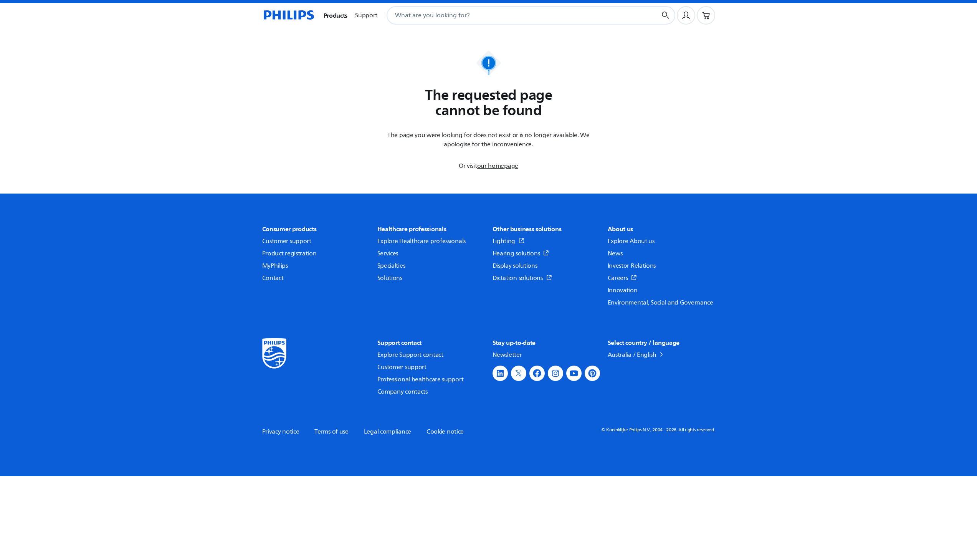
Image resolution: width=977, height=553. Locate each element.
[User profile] (686, 15)
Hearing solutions (516, 253)
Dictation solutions (518, 278)
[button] (500, 373)
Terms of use (331, 432)
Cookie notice (445, 432)
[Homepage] (288, 15)
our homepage (497, 166)
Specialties (391, 266)
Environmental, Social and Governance (660, 303)
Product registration (289, 253)
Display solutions (515, 266)
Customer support (286, 241)
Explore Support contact (410, 355)
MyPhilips (275, 266)
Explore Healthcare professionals (421, 241)
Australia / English (632, 355)
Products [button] (336, 15)
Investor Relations (632, 266)
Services (387, 253)
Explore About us (631, 241)
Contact (273, 278)
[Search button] (665, 15)
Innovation (623, 290)
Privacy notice (280, 432)
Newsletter (507, 355)
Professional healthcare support (420, 379)
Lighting (504, 241)
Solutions (389, 278)
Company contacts (402, 392)
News (615, 253)
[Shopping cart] (706, 15)
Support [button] (366, 15)
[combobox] (512, 15)
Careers (618, 278)
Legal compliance (387, 432)
